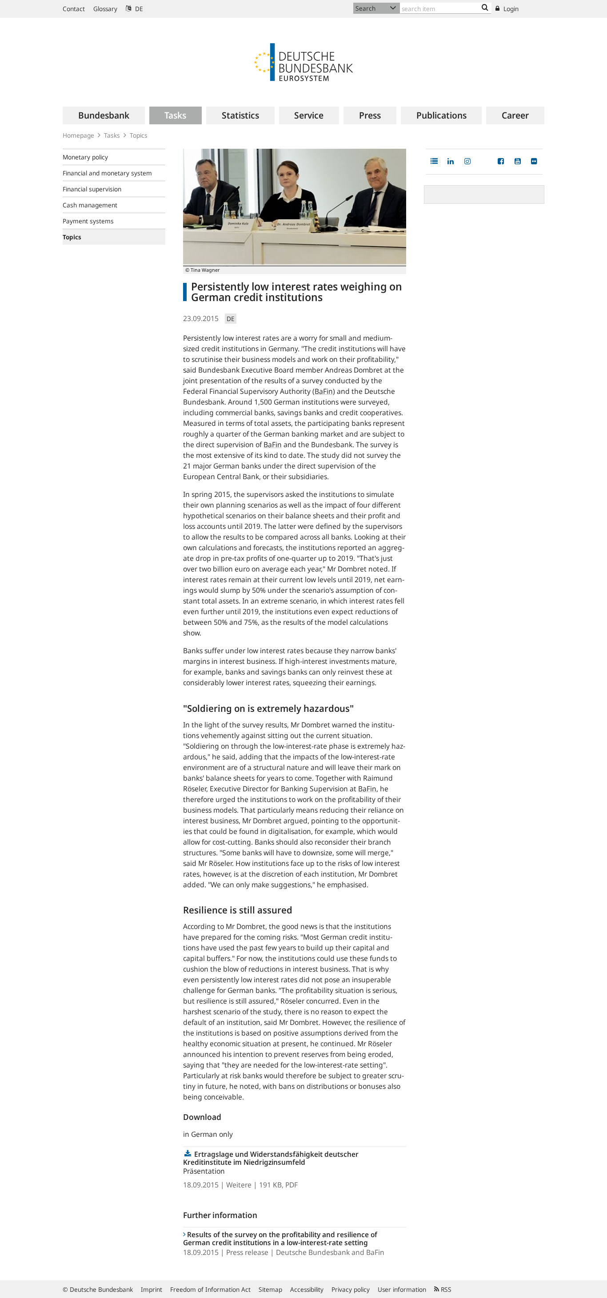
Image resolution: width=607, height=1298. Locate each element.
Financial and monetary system (107, 173)
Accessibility (306, 1289)
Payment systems (88, 221)
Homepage (78, 135)
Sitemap (270, 1289)
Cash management (90, 205)
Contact (74, 8)
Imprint (151, 1289)
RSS (445, 1289)
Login (510, 8)
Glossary (105, 8)
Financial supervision (92, 189)
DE (138, 8)
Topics (139, 135)
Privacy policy (350, 1289)
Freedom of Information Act (210, 1289)
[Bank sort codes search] (485, 8)
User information (402, 1289)
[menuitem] (104, 115)
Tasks (112, 135)
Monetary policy (85, 157)
